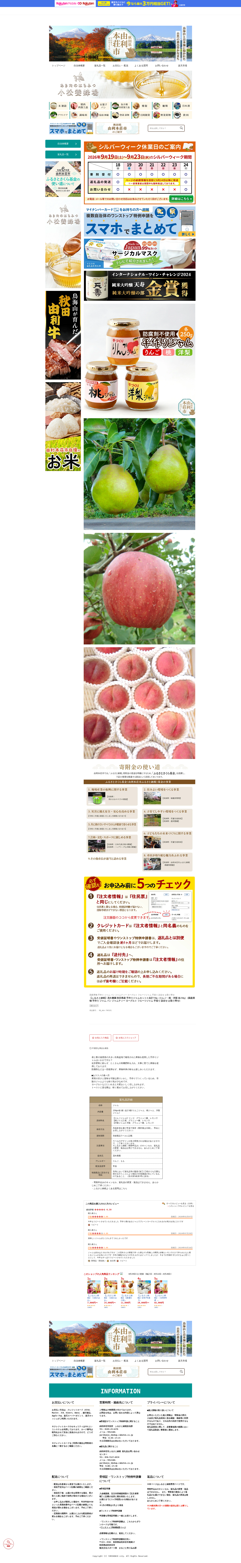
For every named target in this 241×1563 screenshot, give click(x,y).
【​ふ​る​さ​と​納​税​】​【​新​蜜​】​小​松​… (126, 1297)
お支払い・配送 (120, 65)
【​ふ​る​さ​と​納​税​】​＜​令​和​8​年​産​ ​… (160, 1297)
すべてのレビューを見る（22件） (180, 1203)
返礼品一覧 (99, 65)
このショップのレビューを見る (181, 1206)
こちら (124, 1188)
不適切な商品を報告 (100, 1048)
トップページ (58, 65)
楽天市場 (182, 65)
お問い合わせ (161, 65)
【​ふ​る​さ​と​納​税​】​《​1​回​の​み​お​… (93, 1297)
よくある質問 (141, 65)
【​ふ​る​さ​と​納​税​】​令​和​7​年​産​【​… (144, 1297)
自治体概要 (79, 65)
